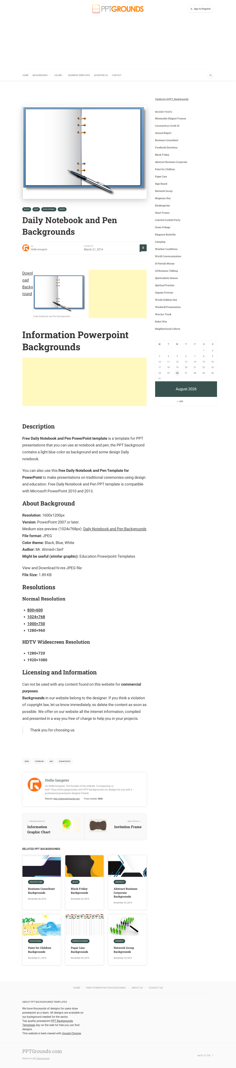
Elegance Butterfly (165, 234)
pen (51, 761)
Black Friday (162, 154)
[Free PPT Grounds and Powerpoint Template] (118, 8)
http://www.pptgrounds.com (66, 799)
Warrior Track (163, 314)
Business (119, 941)
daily (27, 761)
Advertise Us (101, 75)
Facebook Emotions (166, 147)
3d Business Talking (166, 270)
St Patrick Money (164, 263)
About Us (137, 987)
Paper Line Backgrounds (79, 949)
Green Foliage (162, 227)
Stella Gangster (39, 249)
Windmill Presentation (168, 307)
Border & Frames (80, 941)
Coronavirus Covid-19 (167, 125)
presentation (65, 761)
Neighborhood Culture (167, 328)
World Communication (168, 256)
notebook (39, 761)
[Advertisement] (118, 44)
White (62, 209)
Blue (36, 209)
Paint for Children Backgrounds (39, 949)
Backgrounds (40, 75)
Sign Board (161, 183)
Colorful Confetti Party (167, 220)
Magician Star (163, 198)
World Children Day (166, 299)
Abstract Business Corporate (171, 162)
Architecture (36, 882)
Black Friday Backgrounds (79, 890)
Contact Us (156, 987)
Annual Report (163, 133)
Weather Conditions (166, 249)
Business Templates (79, 75)
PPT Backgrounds (41, 1058)
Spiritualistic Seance (166, 278)
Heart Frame (162, 212)
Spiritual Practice (164, 285)
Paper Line (161, 176)
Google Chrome (71, 1033)
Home (26, 75)
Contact (116, 75)
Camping (160, 241)
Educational (49, 209)
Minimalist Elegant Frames (170, 118)
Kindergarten (162, 205)
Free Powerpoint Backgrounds (106, 987)
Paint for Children (165, 169)
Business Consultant (166, 140)
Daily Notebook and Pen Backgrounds (114, 529)
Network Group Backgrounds (124, 949)
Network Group (163, 191)
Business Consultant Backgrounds (41, 890)
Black (26, 209)
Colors (58, 75)
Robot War (161, 321)
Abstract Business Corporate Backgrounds (125, 892)
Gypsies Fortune (164, 292)
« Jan (180, 401)
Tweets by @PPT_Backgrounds (171, 99)
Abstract (119, 882)
